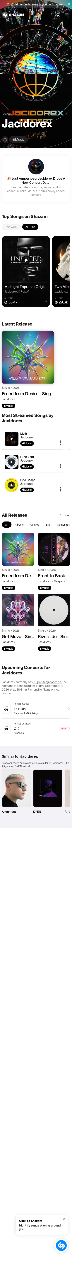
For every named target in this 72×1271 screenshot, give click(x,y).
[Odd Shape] (32, 485)
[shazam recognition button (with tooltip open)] (61, 1245)
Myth (23, 433)
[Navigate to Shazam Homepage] (13, 15)
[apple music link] (18, 139)
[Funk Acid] (32, 462)
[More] (60, 443)
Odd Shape (28, 480)
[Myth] (32, 438)
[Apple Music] (8, 406)
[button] (69, 4)
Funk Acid (27, 457)
